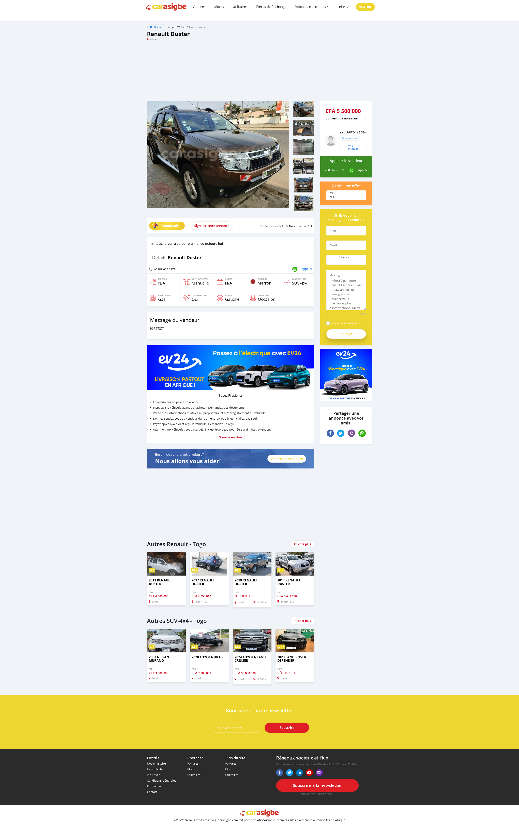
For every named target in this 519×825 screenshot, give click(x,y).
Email (333, 245)
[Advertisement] (203, 72)
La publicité (155, 769)
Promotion (154, 786)
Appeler (306, 269)
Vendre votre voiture (287, 459)
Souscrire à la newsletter (317, 785)
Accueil (172, 27)
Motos (219, 6)
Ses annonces (349, 138)
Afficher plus (302, 544)
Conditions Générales (161, 780)
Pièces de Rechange (271, 6)
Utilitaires (240, 6)
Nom (332, 231)
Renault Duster (196, 27)
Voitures (199, 6)
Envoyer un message (353, 146)
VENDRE (365, 7)
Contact (152, 792)
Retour (158, 27)
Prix (331, 192)
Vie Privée (153, 775)
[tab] (346, 118)
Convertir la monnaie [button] (341, 118)
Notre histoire (156, 763)
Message (335, 275)
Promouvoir (169, 225)
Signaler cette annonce (211, 225)
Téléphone (343, 257)
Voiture (182, 27)
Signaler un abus (230, 437)
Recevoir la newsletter (347, 323)
